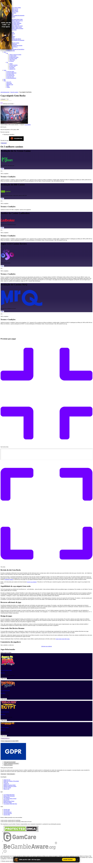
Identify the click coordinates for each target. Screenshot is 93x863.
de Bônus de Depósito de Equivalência (15, 49)
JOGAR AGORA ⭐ (68, 859)
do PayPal (11, 32)
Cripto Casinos (12, 12)
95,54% (3, 714)
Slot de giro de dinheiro (5, 727)
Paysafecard (12, 33)
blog (4, 79)
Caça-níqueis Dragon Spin (5, 690)
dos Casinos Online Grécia (15, 27)
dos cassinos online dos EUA (16, 20)
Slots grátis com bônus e (12, 46)
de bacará (11, 61)
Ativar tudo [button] (3, 774)
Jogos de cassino (14, 92)
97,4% (3, 672)
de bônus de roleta (10, 50)
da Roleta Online (13, 58)
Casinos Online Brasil (14, 24)
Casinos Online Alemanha (15, 23)
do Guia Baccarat (10, 75)
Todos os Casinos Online (15, 7)
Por (7, 53)
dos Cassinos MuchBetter (15, 39)
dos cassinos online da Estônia (16, 28)
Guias (4, 70)
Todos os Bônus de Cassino (12, 42)
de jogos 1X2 (12, 66)
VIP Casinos (12, 16)
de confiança (12, 36)
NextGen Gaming (13, 65)
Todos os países (12, 29)
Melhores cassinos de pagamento (16, 15)
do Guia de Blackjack (11, 72)
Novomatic (11, 67)
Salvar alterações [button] (11, 774)
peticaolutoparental (5, 92)
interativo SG (12, 69)
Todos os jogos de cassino (15, 54)
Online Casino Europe (14, 22)
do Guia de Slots (10, 74)
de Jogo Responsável (11, 78)
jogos (4, 52)
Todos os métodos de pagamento (16, 40)
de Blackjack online (13, 57)
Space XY (8, 82)
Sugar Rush (9, 83)
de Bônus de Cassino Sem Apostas (14, 45)
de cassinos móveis (13, 10)
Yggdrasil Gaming (8, 579)
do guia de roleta (10, 71)
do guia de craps (10, 76)
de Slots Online (12, 55)
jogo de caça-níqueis (32, 582)
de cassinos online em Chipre (16, 25)
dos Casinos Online (13, 11)
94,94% (3, 693)
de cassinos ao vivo (13, 8)
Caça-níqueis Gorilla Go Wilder (6, 670)
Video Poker (12, 59)
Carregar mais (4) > (5, 738)
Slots (4, 80)
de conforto (12, 37)
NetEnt (11, 63)
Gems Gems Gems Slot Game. (63, 638)
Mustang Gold (9, 84)
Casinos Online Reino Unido (16, 19)
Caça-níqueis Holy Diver (5, 711)
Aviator (8, 87)
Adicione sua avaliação (46, 646)
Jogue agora (3, 143)
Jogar (2, 168)
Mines (7, 85)
